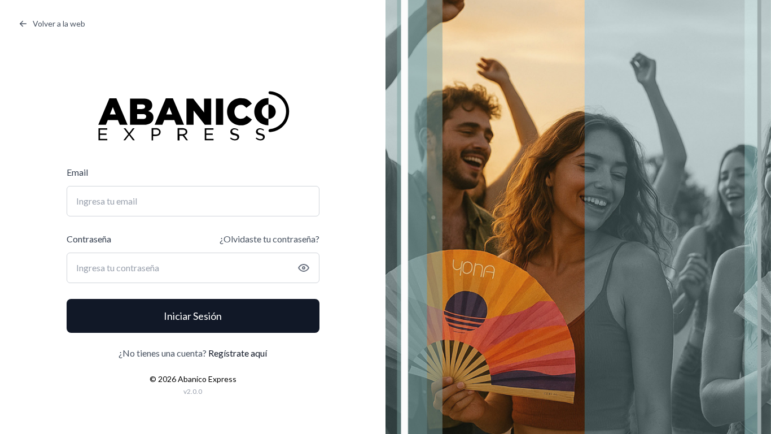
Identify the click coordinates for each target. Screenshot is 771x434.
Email (77, 172)
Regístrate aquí (237, 353)
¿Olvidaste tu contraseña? (269, 238)
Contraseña (89, 238)
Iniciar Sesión (193, 316)
